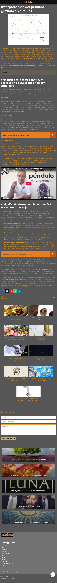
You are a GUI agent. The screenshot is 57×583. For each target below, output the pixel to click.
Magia (3, 555)
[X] (7, 291)
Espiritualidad (5, 553)
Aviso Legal (3, 575)
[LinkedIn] (19, 291)
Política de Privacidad (6, 577)
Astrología (4, 545)
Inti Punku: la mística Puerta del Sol (45, 297)
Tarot (2, 567)
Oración (3, 557)
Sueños (3, 565)
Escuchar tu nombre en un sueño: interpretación (11, 297)
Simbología (4, 561)
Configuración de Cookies (7, 579)
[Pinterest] (11, 291)
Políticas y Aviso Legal (12, 572)
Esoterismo (4, 549)
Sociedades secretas (7, 563)
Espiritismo (4, 551)
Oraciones (4, 559)
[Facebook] (3, 291)
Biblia (2, 547)
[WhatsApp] (15, 291)
